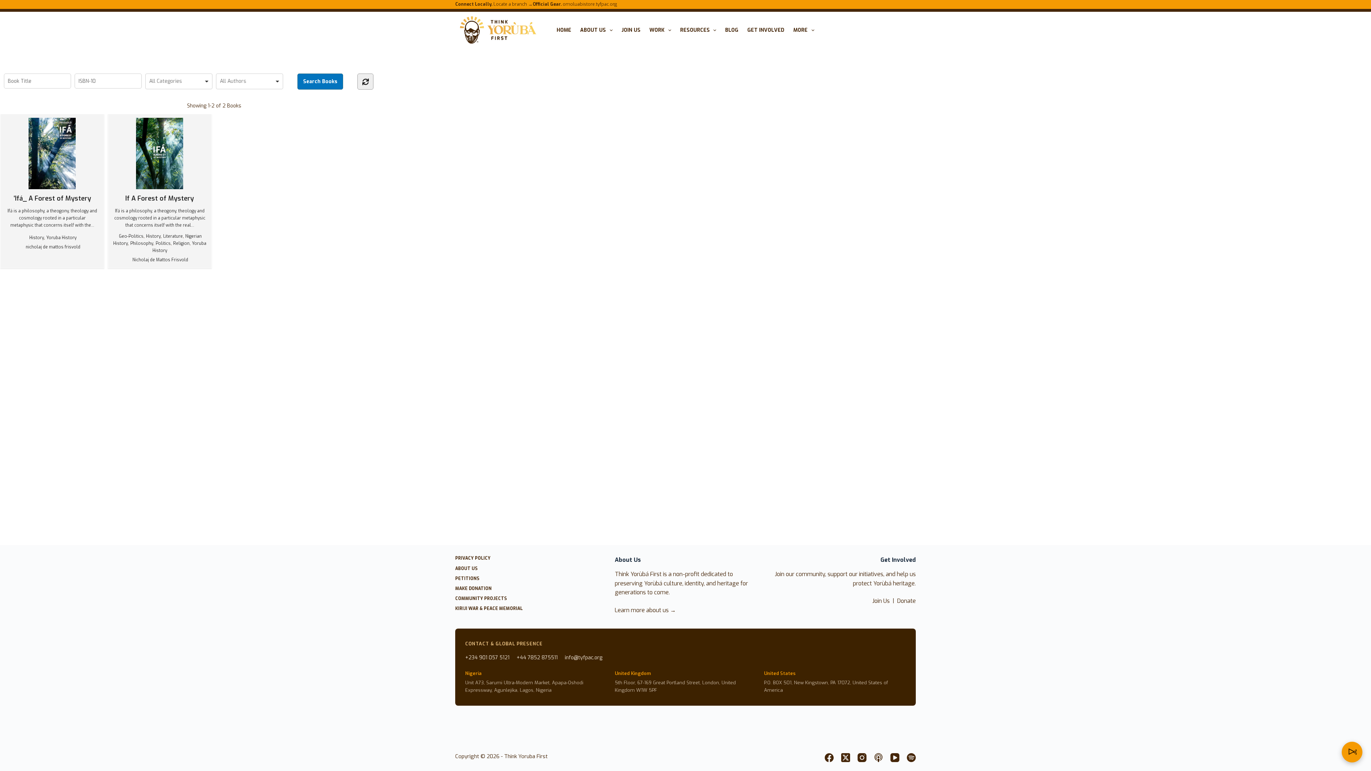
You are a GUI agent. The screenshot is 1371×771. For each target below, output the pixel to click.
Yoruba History (61, 238)
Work (656, 30)
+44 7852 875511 (537, 657)
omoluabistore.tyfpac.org (575, 4)
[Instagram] (862, 757)
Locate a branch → (494, 4)
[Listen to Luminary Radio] (1352, 752)
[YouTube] (894, 757)
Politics (163, 243)
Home (564, 30)
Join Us (881, 601)
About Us (593, 30)
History (36, 238)
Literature (173, 236)
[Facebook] (829, 757)
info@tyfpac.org (583, 657)
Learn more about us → (645, 610)
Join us (631, 30)
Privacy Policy (473, 558)
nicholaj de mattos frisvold (53, 247)
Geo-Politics (131, 236)
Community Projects (481, 598)
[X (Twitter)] (845, 757)
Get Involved (765, 30)
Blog (731, 30)
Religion (181, 243)
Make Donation (473, 588)
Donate (906, 601)
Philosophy (141, 243)
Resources (695, 30)
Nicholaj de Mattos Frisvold (160, 260)
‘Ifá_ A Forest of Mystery (52, 198)
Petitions (467, 578)
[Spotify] (911, 757)
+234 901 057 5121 (487, 657)
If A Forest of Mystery (159, 198)
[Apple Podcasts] (878, 757)
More (800, 30)
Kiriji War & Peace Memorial (489, 608)
